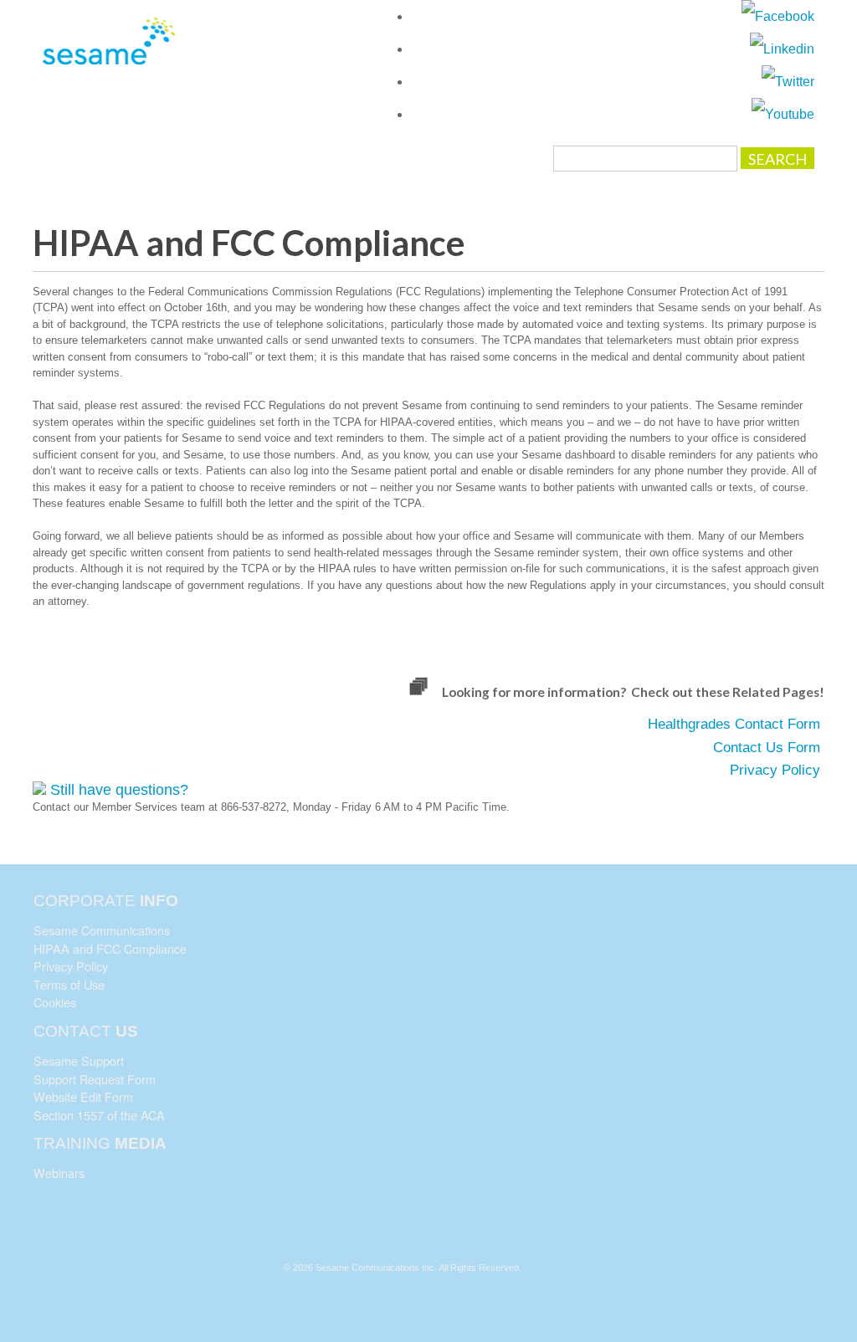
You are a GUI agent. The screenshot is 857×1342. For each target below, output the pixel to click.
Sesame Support (78, 1060)
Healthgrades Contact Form (734, 724)
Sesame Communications (101, 930)
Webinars (59, 1172)
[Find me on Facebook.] (778, 16)
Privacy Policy (775, 770)
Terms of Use (69, 984)
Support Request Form (94, 1079)
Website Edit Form (83, 1096)
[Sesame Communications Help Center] (110, 50)
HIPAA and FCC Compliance (110, 948)
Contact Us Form (766, 748)
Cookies (54, 1002)
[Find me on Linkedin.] (782, 49)
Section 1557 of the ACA (99, 1115)
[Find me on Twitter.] (788, 81)
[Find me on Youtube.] (783, 114)
